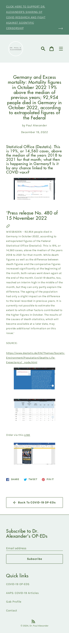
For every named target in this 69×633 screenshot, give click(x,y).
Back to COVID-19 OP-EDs (37, 502)
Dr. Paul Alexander (39, 625)
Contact (11, 610)
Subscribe (34, 559)
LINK (27, 435)
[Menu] (61, 48)
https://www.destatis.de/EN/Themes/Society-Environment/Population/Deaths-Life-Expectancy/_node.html (35, 357)
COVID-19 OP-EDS (18, 584)
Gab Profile (13, 601)
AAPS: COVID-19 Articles (22, 593)
